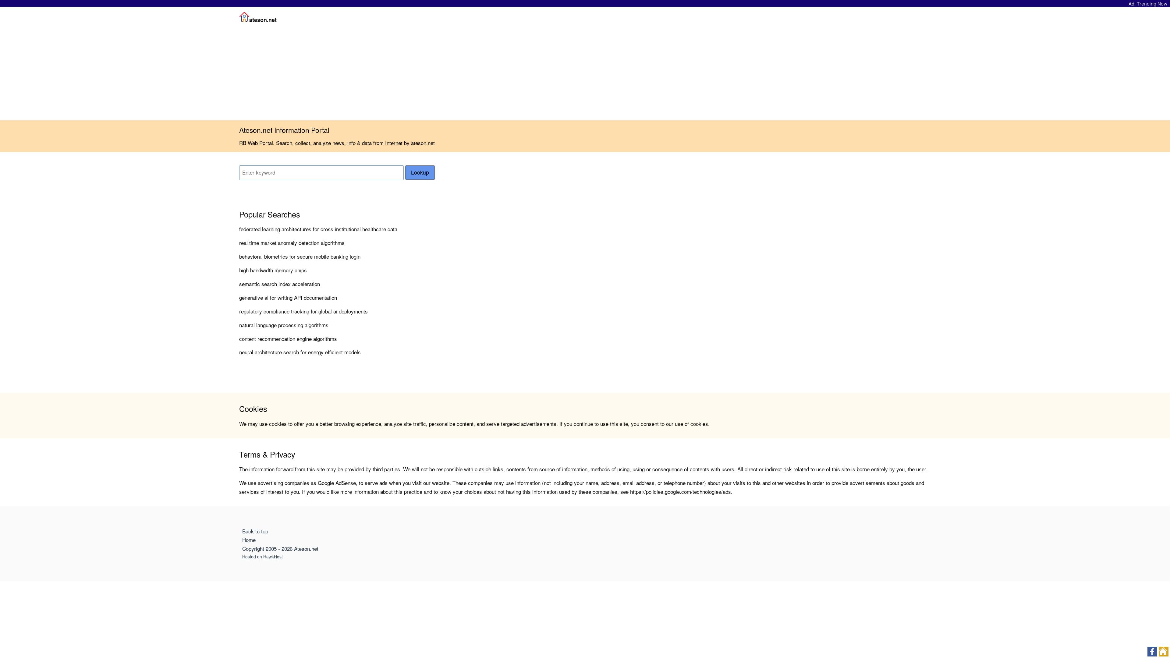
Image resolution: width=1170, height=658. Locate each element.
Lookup (420, 172)
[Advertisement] (585, 74)
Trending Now (1152, 4)
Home (249, 539)
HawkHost (273, 557)
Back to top (255, 531)
